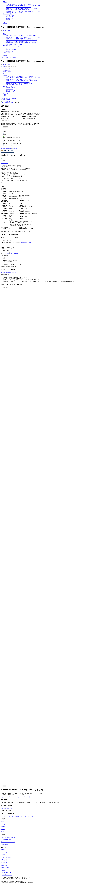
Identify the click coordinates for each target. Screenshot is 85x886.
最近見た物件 (6, 70)
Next (5, 786)
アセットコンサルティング (12, 15)
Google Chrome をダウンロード (8, 796)
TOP (4, 1)
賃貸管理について (10, 19)
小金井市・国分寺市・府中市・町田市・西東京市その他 (23, 11)
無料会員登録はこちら (26, 242)
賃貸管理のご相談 (5, 867)
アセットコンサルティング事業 (8, 837)
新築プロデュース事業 (6, 839)
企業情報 (3, 854)
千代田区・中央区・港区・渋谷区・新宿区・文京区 (21, 4)
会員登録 (14, 57)
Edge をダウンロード (20, 796)
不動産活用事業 (4, 844)
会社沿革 (3, 829)
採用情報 (3, 849)
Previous (5, 127)
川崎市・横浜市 (14, 12)
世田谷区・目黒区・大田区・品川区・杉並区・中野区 (23, 5)
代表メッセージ (4, 821)
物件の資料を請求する (6, 272)
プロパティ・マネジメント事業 (8, 842)
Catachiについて (9, 16)
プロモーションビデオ (6, 857)
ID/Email (3, 237)
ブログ (4, 22)
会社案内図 (3, 831)
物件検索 (5, 2)
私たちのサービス (7, 14)
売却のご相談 (4, 865)
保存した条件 (6, 68)
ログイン (9, 57)
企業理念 (3, 824)
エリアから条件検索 (8, 102)
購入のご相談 (4, 862)
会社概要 (3, 826)
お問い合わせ (4, 57)
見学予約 (13, 272)
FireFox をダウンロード (30, 796)
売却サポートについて (11, 18)
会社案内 (5, 23)
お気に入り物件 (7, 71)
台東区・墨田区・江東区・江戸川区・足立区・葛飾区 (21, 8)
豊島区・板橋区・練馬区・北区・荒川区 (18, 7)
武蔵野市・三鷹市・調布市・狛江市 (17, 9)
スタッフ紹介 (6, 20)
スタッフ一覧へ (4, 163)
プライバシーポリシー (6, 872)
